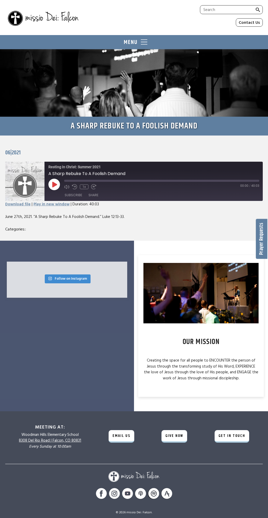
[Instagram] (114, 494)
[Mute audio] (66, 186)
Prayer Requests (262, 239)
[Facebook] (101, 494)
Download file (18, 204)
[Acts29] (166, 494)
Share (93, 195)
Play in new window (52, 204)
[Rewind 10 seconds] (74, 186)
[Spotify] (153, 494)
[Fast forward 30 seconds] (93, 186)
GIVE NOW (174, 436)
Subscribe (73, 195)
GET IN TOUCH (232, 436)
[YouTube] (127, 494)
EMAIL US (121, 436)
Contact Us (249, 22)
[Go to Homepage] (65, 18)
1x (84, 187)
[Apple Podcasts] (140, 494)
